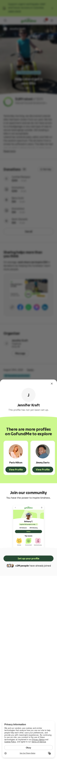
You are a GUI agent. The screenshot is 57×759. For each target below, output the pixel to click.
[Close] (52, 384)
